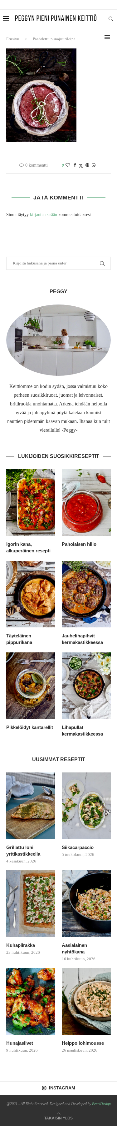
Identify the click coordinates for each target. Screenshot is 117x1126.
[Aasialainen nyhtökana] (86, 903)
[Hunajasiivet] (30, 1001)
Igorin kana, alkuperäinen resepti (28, 547)
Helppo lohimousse (83, 1043)
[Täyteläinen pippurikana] (30, 594)
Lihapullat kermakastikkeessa (82, 730)
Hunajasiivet (19, 1043)
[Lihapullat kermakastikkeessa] (86, 685)
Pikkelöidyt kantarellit (29, 727)
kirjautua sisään (43, 214)
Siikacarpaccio (78, 847)
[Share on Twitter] (81, 165)
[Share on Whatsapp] (93, 165)
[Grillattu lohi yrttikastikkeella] (30, 805)
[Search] (111, 19)
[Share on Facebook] (75, 165)
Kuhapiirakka (20, 945)
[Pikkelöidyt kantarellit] (30, 685)
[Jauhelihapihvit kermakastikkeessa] (86, 594)
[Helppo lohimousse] (86, 1001)
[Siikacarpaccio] (86, 805)
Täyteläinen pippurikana (19, 639)
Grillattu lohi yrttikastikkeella (23, 851)
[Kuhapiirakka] (30, 903)
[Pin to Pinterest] (87, 165)
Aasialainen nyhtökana (74, 948)
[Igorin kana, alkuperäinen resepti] (30, 502)
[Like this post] (68, 165)
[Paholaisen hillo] (86, 502)
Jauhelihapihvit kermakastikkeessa (82, 639)
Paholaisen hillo (79, 544)
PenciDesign (101, 1104)
